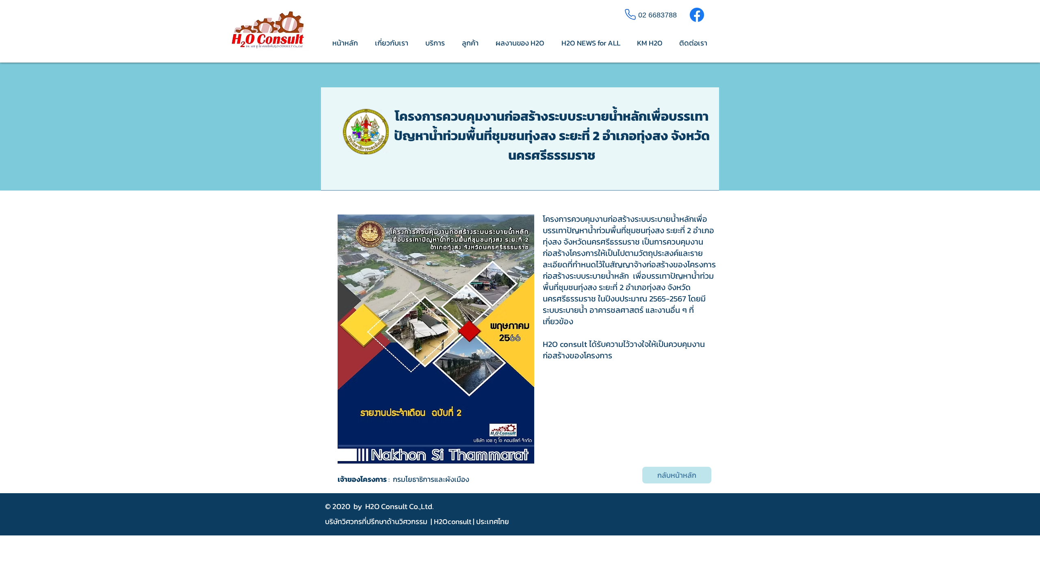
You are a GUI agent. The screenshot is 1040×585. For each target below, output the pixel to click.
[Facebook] (696, 14)
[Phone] (630, 14)
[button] (436, 339)
